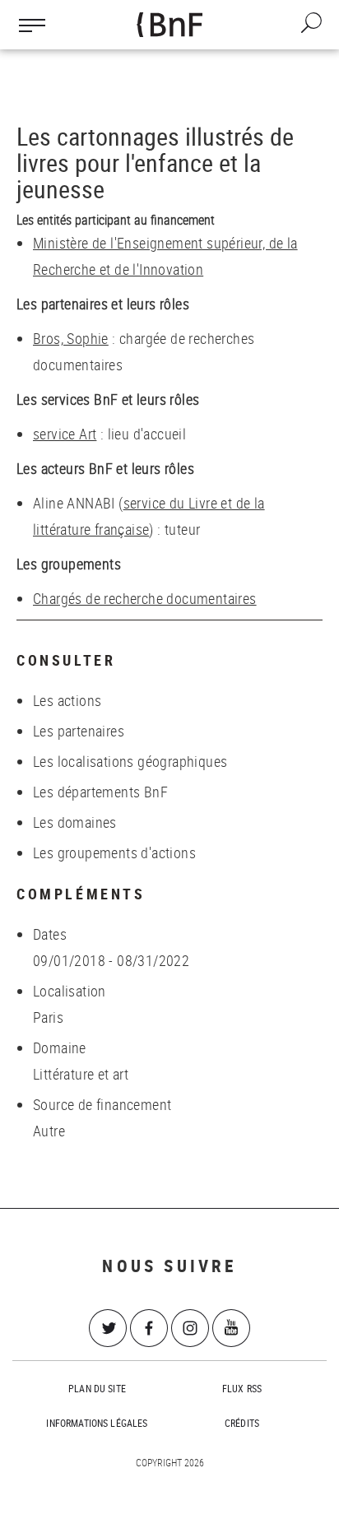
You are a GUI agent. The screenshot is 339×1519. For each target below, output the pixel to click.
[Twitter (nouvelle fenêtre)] (108, 1328)
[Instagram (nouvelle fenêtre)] (190, 1328)
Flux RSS (242, 1388)
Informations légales (96, 1422)
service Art (64, 434)
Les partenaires (78, 731)
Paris (48, 1017)
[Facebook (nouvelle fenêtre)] (149, 1328)
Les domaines (75, 822)
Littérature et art (80, 1074)
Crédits (242, 1422)
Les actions (67, 700)
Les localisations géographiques (130, 761)
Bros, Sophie (71, 338)
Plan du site (97, 1388)
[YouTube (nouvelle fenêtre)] (231, 1328)
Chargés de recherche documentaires (145, 598)
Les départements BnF (100, 791)
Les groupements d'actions (114, 852)
